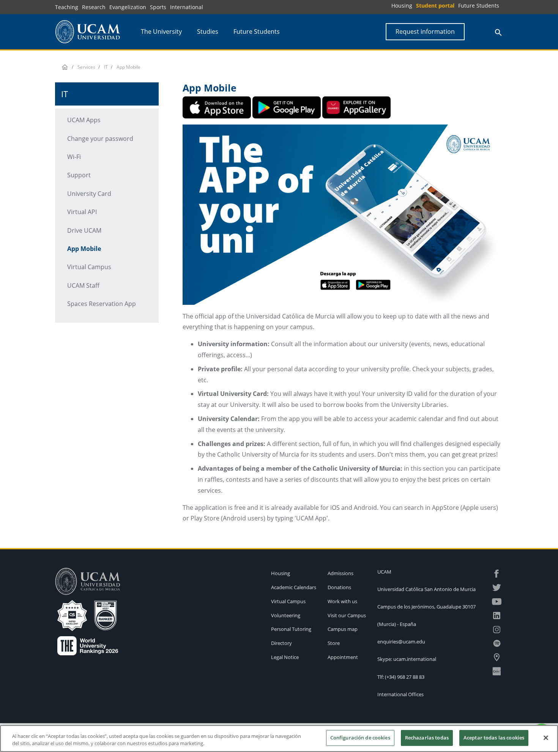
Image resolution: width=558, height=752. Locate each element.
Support (79, 175)
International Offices (400, 694)
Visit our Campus (347, 615)
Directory (281, 643)
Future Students (478, 5)
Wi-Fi (74, 157)
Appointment (343, 657)
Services (86, 67)
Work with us (342, 601)
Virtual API (82, 212)
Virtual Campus (89, 267)
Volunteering (285, 615)
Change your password (100, 138)
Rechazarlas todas (427, 737)
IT (106, 67)
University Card (89, 193)
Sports (158, 7)
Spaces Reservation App (101, 304)
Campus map (343, 629)
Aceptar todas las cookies (493, 737)
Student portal (435, 5)
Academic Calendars (293, 587)
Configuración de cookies (360, 737)
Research (94, 7)
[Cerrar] (546, 737)
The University (161, 31)
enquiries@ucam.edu (401, 641)
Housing (401, 5)
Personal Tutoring (291, 629)
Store (334, 643)
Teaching (66, 7)
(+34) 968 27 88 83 (404, 676)
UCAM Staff (83, 285)
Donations (339, 587)
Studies (207, 31)
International (186, 7)
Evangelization (127, 7)
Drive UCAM (84, 230)
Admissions (340, 573)
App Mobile (84, 248)
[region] (279, 738)
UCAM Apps (84, 120)
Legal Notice (285, 657)
